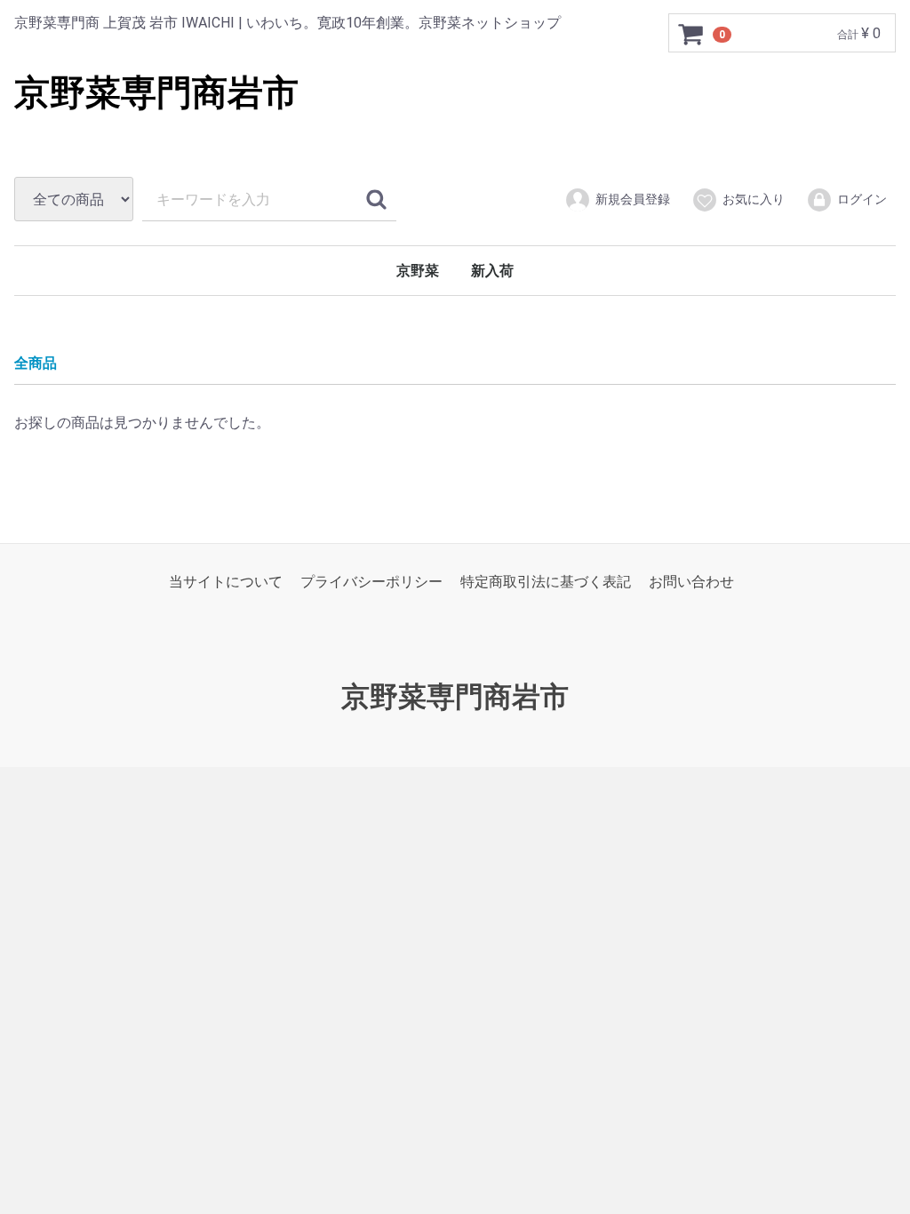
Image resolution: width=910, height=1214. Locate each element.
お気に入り (753, 199)
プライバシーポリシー (371, 581)
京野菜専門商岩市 (156, 93)
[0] (691, 33)
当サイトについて (226, 581)
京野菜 (417, 270)
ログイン (862, 199)
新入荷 (492, 270)
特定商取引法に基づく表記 (545, 581)
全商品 (35, 363)
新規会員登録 (632, 199)
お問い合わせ (691, 581)
